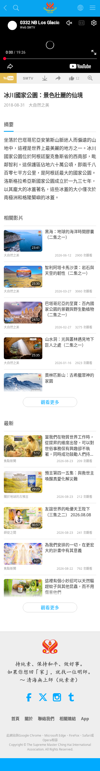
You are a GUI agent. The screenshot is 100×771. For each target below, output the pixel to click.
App (85, 718)
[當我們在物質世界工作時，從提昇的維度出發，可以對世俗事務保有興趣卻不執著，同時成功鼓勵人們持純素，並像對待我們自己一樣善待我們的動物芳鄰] (23, 446)
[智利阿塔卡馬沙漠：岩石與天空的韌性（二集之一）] (23, 277)
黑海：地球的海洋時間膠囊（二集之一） (69, 234)
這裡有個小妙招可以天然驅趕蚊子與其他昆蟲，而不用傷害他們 (69, 586)
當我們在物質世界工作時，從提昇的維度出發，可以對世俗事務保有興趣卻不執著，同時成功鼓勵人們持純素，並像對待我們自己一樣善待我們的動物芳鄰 (69, 445)
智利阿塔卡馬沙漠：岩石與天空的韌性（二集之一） (69, 270)
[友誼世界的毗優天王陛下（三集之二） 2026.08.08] (23, 518)
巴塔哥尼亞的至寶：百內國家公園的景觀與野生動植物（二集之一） (69, 309)
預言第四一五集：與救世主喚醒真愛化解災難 (69, 475)
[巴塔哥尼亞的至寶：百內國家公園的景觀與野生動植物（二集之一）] (23, 312)
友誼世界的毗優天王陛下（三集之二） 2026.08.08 (68, 511)
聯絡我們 (46, 718)
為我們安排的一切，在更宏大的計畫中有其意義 (69, 547)
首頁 (15, 718)
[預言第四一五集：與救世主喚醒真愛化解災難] (23, 482)
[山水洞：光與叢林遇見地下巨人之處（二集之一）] (23, 348)
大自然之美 (39, 105)
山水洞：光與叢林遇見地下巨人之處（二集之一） (69, 342)
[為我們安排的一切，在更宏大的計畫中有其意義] (23, 554)
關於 (29, 718)
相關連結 (67, 718)
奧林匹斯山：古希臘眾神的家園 (69, 378)
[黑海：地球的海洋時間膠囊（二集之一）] (23, 241)
